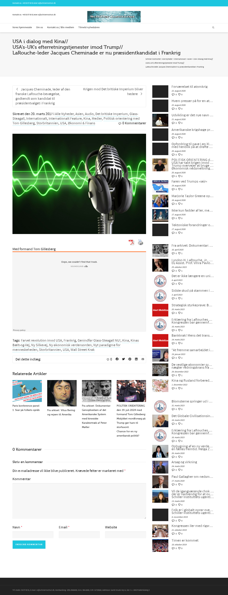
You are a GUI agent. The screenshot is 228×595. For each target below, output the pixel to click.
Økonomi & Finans (81, 123)
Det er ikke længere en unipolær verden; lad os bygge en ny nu (193, 276)
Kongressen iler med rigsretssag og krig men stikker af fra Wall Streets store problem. (193, 525)
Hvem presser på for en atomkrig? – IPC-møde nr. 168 (193, 101)
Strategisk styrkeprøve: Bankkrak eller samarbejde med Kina (193, 305)
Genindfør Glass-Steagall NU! (99, 340)
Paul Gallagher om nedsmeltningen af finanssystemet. (193, 476)
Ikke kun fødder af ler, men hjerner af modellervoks (193, 210)
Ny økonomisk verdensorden (70, 345)
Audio (89, 114)
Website (111, 527)
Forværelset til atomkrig (190, 86)
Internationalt (36, 118)
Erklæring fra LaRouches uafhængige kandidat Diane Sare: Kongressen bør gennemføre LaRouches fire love (193, 321)
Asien (79, 114)
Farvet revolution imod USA (41, 340)
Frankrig (70, 340)
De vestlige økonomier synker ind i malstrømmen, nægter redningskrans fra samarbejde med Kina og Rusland (193, 366)
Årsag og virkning (184, 462)
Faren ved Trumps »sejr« (189, 181)
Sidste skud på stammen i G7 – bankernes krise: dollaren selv (193, 290)
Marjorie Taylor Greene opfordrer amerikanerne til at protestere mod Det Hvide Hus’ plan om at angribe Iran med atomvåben (193, 196)
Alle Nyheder (64, 114)
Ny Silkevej (39, 345)
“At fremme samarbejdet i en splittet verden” (193, 350)
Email (63, 527)
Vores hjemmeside (22, 27)
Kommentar (21, 479)
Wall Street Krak (83, 349)
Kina (86, 118)
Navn (16, 527)
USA (63, 123)
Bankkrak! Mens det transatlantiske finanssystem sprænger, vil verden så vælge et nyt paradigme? (193, 335)
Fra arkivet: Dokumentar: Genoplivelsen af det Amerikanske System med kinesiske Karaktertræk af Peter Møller (193, 245)
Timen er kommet (185, 540)
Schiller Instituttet (153, 59)
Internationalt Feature (65, 118)
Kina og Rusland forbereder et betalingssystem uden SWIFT (193, 380)
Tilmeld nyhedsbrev (89, 27)
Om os (39, 27)
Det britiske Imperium (111, 114)
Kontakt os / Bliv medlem (60, 27)
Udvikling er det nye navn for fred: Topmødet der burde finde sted (193, 115)
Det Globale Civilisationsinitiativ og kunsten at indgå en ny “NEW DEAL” (193, 416)
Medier (97, 118)
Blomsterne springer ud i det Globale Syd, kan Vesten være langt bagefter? (193, 401)
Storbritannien (47, 123)
